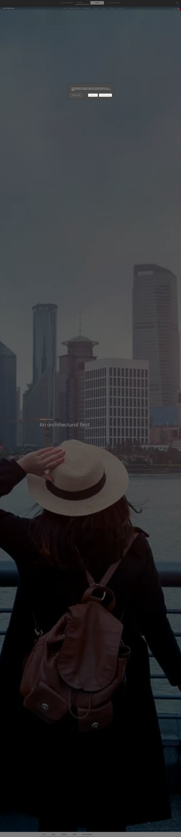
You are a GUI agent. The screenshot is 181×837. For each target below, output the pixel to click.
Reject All (92, 95)
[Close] (112, 85)
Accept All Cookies (105, 95)
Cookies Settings (76, 95)
